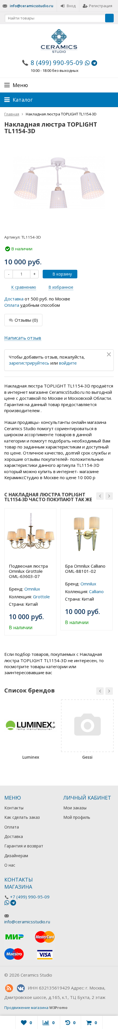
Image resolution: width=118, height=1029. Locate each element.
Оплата (11, 305)
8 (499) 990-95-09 (57, 62)
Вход (71, 5)
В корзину (62, 274)
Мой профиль (76, 817)
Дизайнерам (16, 855)
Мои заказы (74, 807)
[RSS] (8, 988)
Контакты (13, 807)
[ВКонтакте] (20, 988)
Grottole (41, 596)
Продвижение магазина (26, 1007)
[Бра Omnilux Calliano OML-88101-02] (86, 534)
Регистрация (100, 5)
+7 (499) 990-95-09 (30, 897)
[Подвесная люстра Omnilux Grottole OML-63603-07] (30, 534)
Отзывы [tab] (26, 320)
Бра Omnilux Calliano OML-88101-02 (85, 568)
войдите (68, 363)
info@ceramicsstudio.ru (31, 5)
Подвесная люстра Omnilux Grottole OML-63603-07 (28, 571)
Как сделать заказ (22, 817)
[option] (30, 571)
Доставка (13, 299)
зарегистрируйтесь (29, 363)
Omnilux (32, 589)
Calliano (96, 591)
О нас (9, 865)
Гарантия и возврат (23, 846)
